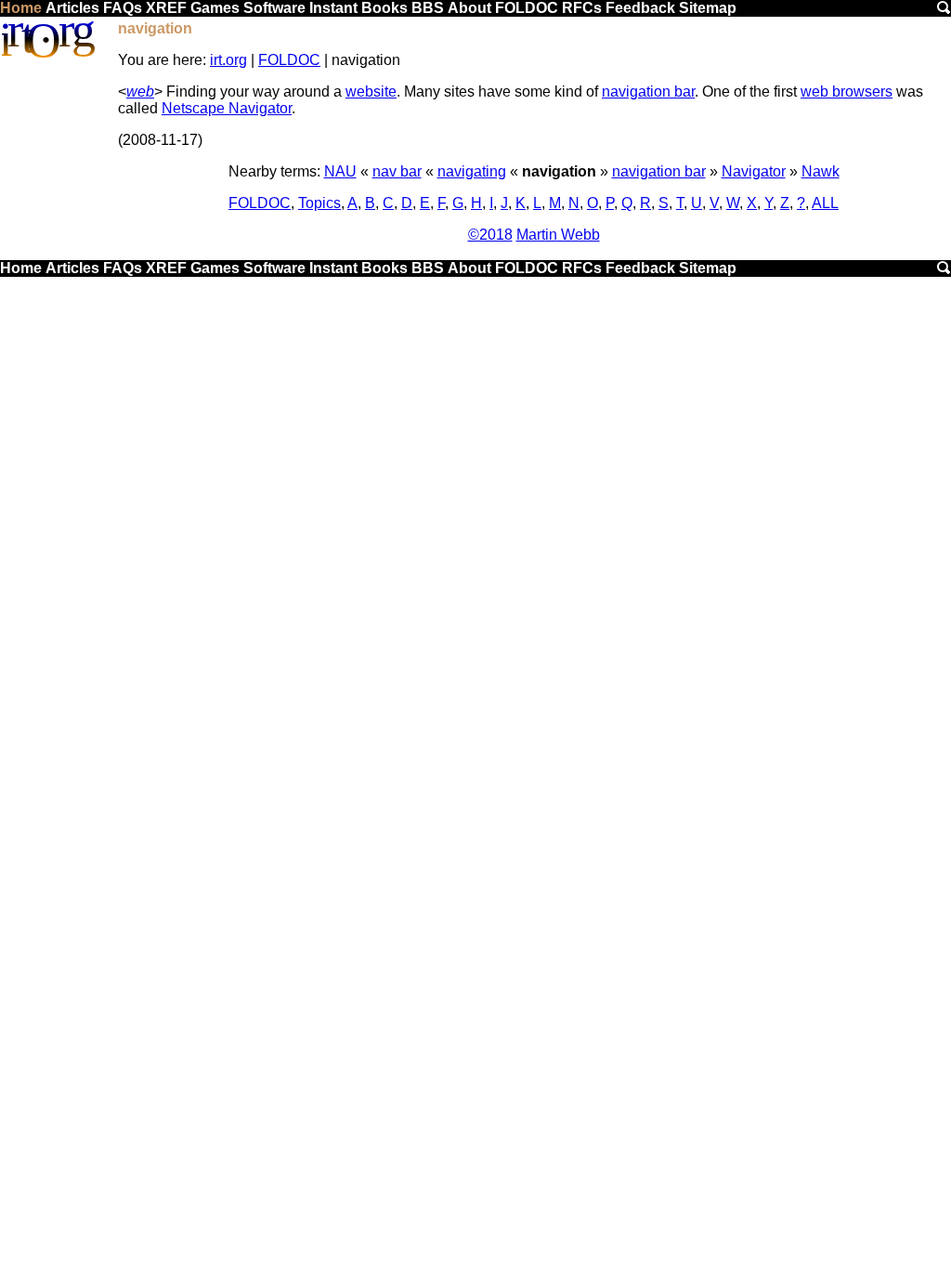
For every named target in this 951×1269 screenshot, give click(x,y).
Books (384, 8)
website (371, 91)
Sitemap (707, 8)
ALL (825, 203)
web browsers (846, 91)
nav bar (397, 171)
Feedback (640, 8)
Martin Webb (558, 234)
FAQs (122, 8)
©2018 (490, 234)
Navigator (754, 171)
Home (21, 8)
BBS (427, 8)
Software (274, 8)
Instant (333, 8)
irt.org (228, 60)
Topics (319, 203)
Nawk (820, 171)
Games (215, 8)
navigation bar (648, 91)
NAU (340, 171)
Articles (72, 8)
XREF (166, 8)
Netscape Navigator (227, 108)
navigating (471, 171)
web (140, 91)
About (469, 8)
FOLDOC (526, 8)
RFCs (582, 8)
